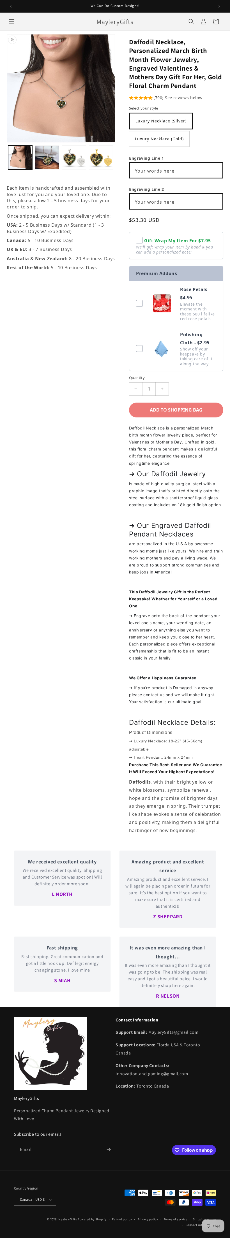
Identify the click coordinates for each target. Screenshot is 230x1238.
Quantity (137, 377)
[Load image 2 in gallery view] (47, 157)
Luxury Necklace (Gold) (159, 138)
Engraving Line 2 (146, 189)
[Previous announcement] (11, 6)
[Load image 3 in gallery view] (74, 157)
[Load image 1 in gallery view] (20, 157)
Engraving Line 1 (146, 158)
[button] (12, 21)
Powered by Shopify (92, 1219)
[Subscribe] (108, 1149)
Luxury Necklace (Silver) (161, 121)
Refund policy (122, 1219)
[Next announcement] (219, 6)
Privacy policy (147, 1219)
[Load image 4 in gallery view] (101, 157)
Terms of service (175, 1219)
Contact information (201, 1225)
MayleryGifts (67, 1219)
